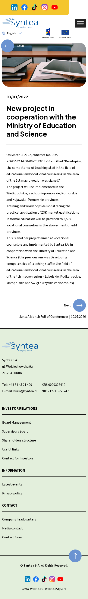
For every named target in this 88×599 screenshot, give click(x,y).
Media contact (12, 528)
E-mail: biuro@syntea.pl (19, 391)
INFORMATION (13, 470)
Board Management (16, 422)
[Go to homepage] (20, 23)
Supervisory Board (15, 431)
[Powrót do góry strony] (75, 555)
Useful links (10, 449)
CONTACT (10, 505)
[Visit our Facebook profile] (24, 7)
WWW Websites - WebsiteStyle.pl (44, 589)
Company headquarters (19, 519)
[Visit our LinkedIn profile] (14, 7)
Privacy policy (12, 493)
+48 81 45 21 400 (20, 384)
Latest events (12, 484)
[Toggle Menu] (80, 23)
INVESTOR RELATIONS (19, 408)
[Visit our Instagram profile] (44, 7)
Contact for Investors (18, 458)
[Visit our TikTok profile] (34, 7)
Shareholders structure (19, 440)
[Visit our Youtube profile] (54, 7)
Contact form (12, 537)
